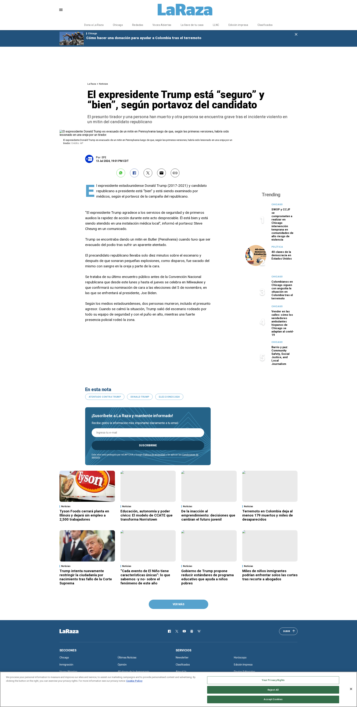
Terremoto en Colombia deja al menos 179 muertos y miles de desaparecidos (267, 515)
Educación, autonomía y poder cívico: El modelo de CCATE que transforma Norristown (146, 515)
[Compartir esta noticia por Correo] (161, 173)
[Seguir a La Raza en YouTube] (184, 631)
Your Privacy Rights (273, 680)
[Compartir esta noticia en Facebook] (134, 173)
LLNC (216, 24)
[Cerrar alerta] (296, 34)
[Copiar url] (175, 173)
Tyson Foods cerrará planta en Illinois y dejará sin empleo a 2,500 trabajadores (84, 515)
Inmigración (66, 664)
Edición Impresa (243, 664)
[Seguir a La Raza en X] (177, 631)
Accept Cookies (273, 699)
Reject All (273, 689)
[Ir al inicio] (74, 631)
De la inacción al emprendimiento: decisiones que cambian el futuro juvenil (208, 515)
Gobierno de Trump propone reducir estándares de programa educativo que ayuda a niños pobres (207, 577)
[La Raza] (185, 9)
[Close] (351, 689)
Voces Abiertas (161, 24)
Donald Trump (140, 397)
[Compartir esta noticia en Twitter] (148, 173)
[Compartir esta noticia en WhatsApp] (120, 173)
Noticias (103, 83)
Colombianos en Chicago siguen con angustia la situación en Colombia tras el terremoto (282, 290)
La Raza (91, 83)
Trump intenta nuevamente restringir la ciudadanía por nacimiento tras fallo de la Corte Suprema (86, 577)
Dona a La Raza (94, 24)
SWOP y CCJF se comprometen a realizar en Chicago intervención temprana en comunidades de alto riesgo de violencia (282, 224)
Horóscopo (240, 657)
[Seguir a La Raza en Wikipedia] (199, 631)
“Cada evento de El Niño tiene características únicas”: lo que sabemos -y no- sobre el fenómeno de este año (145, 577)
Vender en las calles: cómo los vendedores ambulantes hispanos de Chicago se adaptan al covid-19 (282, 323)
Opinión (122, 664)
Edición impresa (238, 24)
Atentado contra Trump (105, 397)
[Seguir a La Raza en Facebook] (169, 631)
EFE (104, 157)
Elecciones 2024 (169, 397)
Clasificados (265, 24)
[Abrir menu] (61, 10)
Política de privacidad (154, 454)
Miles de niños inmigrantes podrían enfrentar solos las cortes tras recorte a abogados (270, 575)
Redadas (137, 24)
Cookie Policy (134, 680)
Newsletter (182, 657)
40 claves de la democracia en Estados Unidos (281, 255)
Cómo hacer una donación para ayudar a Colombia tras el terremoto (143, 38)
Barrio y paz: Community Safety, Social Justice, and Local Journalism (280, 355)
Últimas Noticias (127, 657)
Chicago (118, 24)
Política (277, 247)
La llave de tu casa (192, 24)
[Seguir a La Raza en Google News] (191, 631)
